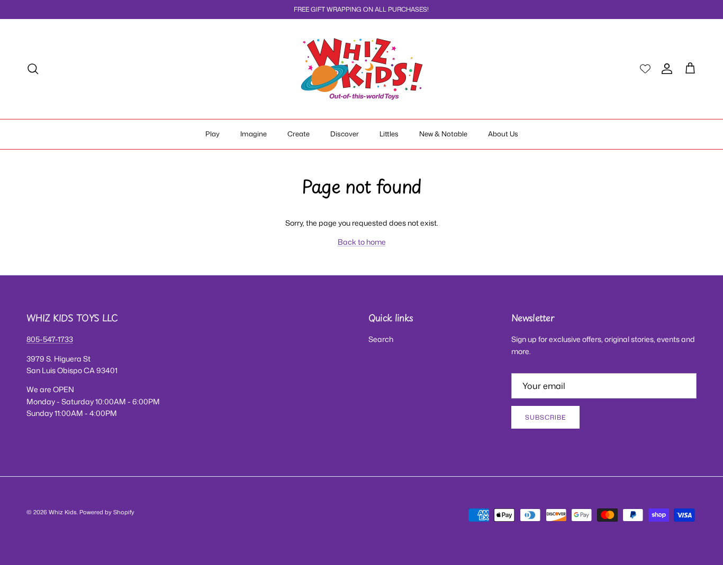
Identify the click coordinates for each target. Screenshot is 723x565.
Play (212, 133)
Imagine (253, 133)
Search (380, 339)
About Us (503, 133)
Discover (344, 133)
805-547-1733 (49, 339)
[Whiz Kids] (362, 69)
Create (298, 133)
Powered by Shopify (106, 512)
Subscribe (545, 417)
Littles (389, 133)
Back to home (362, 242)
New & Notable (443, 133)
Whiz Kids (63, 512)
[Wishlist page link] (645, 68)
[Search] (32, 68)
